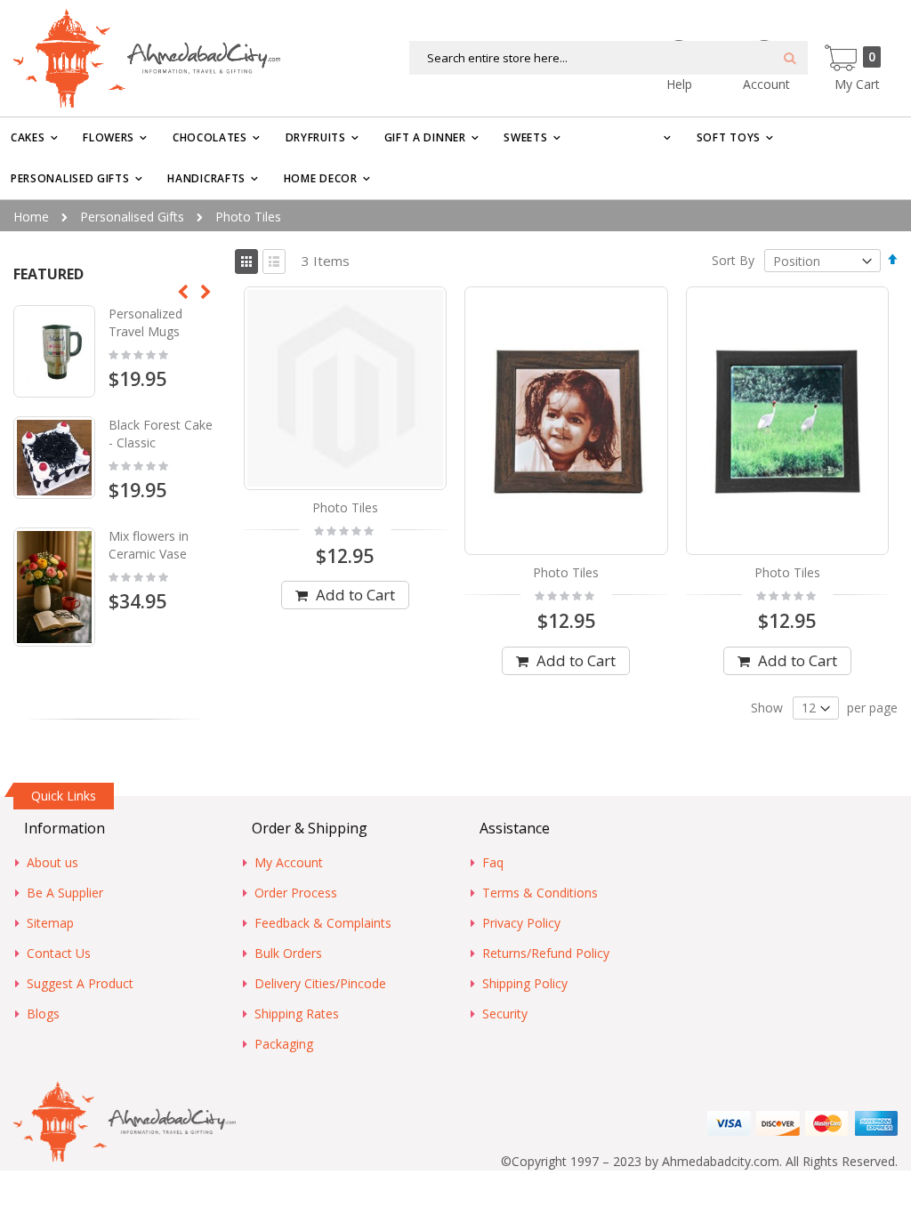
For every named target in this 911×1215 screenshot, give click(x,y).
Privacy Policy (521, 922)
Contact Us (59, 953)
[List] (274, 261)
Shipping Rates (296, 1013)
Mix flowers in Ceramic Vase (149, 544)
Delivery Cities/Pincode (320, 983)
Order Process (295, 892)
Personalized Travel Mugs (145, 322)
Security (505, 1013)
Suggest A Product (80, 983)
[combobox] (608, 58)
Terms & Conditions (540, 892)
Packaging (283, 1043)
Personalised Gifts (132, 216)
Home (31, 216)
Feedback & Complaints (322, 922)
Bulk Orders (288, 953)
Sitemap (50, 922)
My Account (288, 862)
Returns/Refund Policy (545, 953)
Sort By (733, 261)
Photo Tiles (345, 507)
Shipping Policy (525, 983)
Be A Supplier (65, 892)
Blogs (43, 1013)
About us (52, 862)
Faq (493, 862)
